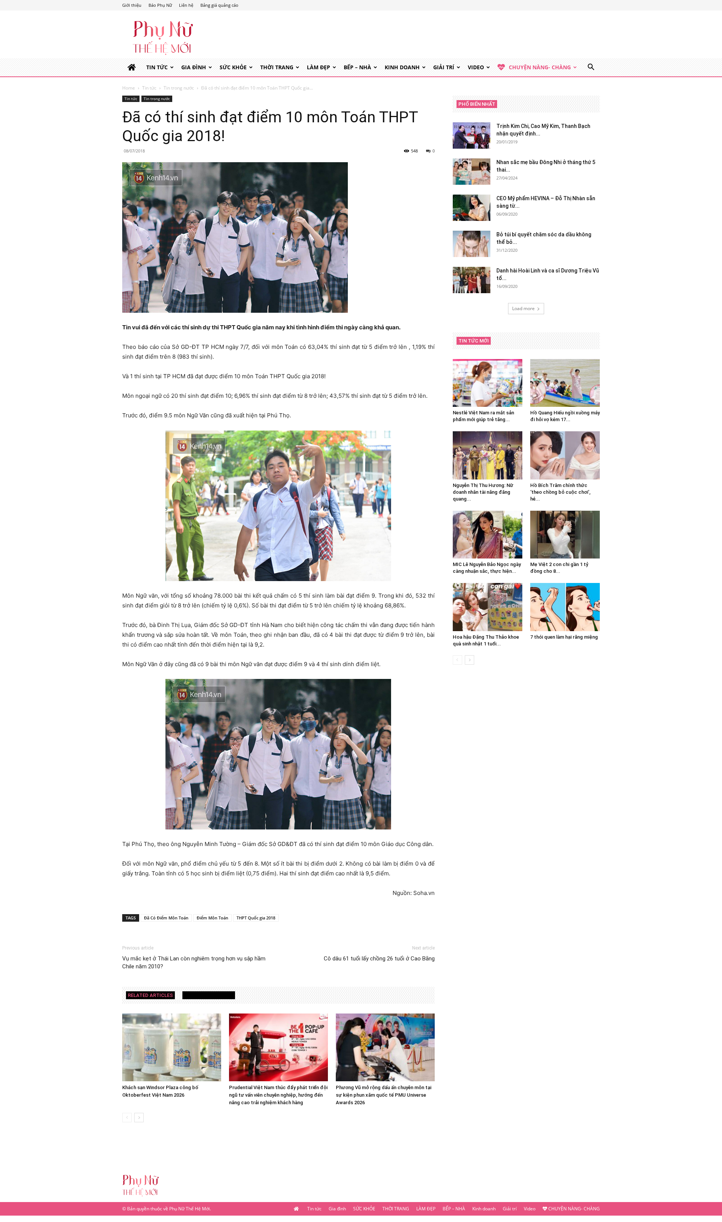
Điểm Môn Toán (212, 918)
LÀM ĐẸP (318, 67)
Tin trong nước (179, 88)
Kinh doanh (402, 67)
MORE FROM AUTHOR (208, 995)
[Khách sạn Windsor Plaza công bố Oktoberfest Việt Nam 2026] (171, 1048)
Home (128, 88)
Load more (523, 308)
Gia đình (193, 67)
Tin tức (157, 67)
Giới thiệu (131, 5)
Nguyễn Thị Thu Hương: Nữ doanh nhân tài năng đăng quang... (483, 492)
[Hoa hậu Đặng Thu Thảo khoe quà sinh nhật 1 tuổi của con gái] (487, 607)
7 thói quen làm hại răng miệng (564, 637)
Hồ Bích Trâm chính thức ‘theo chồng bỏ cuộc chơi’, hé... (560, 492)
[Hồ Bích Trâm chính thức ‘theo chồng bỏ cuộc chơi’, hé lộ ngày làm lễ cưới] (565, 455)
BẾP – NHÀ (357, 67)
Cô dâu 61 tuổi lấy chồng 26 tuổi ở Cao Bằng (379, 958)
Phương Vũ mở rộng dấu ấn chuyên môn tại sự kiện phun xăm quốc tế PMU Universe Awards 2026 (383, 1095)
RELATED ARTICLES (150, 995)
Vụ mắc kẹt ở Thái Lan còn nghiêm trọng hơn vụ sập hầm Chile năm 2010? (193, 962)
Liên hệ (186, 5)
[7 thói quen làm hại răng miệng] (565, 607)
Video (476, 67)
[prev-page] (127, 1117)
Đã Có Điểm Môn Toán (166, 918)
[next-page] (139, 1117)
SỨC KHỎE (233, 67)
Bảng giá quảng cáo (219, 5)
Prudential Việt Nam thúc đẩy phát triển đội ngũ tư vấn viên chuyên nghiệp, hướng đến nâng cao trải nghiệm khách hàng (278, 1095)
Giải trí (443, 67)
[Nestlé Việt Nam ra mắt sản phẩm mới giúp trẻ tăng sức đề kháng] (487, 383)
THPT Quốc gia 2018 (256, 918)
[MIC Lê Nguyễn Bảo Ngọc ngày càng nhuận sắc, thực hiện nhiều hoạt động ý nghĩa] (487, 534)
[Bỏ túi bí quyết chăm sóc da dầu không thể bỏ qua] (471, 244)
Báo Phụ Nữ (160, 5)
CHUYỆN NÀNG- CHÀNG (540, 67)
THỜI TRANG (276, 67)
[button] (591, 68)
